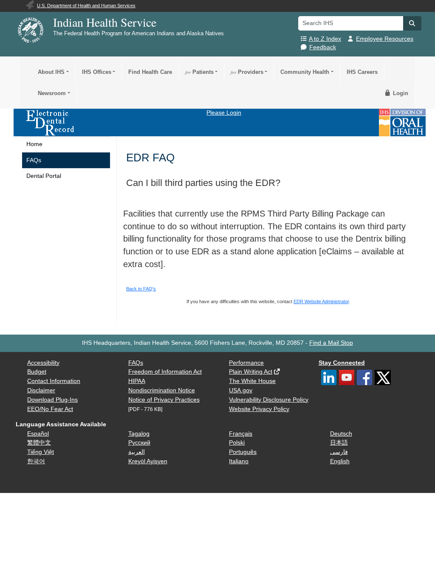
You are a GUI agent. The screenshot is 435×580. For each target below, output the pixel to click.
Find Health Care (150, 72)
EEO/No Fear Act (50, 409)
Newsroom (52, 93)
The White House (252, 381)
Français (240, 434)
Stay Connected (342, 363)
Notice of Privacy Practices (164, 400)
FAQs (33, 160)
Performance (246, 363)
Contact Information (53, 381)
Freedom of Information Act (165, 372)
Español (38, 434)
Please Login (223, 113)
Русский (139, 442)
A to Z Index (325, 39)
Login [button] (399, 93)
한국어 (36, 461)
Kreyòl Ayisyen (147, 461)
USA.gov (240, 390)
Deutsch (341, 434)
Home (34, 144)
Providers (247, 72)
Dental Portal (43, 176)
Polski (237, 442)
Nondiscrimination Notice (161, 390)
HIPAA (136, 381)
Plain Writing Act (250, 372)
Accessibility (43, 363)
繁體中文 (39, 442)
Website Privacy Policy (259, 409)
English (340, 461)
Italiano (239, 461)
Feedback (322, 47)
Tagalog (139, 434)
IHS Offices (96, 72)
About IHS (51, 72)
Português (243, 452)
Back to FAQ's (141, 288)
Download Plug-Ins (52, 400)
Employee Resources (384, 39)
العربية (136, 452)
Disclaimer (41, 390)
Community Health (304, 72)
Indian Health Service (104, 22)
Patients (199, 72)
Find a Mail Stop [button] (331, 343)
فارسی (339, 452)
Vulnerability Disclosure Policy (268, 400)
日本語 (339, 442)
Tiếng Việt (40, 452)
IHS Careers (362, 72)
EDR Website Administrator (321, 301)
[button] (412, 23)
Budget (36, 372)
